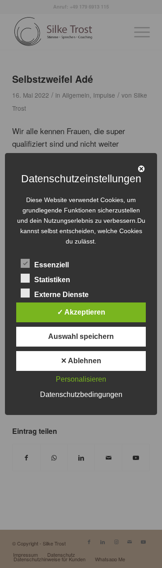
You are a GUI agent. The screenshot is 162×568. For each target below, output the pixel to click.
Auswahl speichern (81, 336)
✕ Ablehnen (81, 361)
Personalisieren (81, 379)
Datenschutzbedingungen (81, 394)
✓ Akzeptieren (81, 312)
